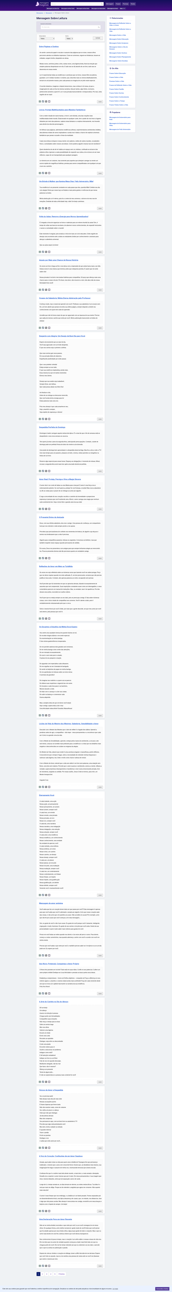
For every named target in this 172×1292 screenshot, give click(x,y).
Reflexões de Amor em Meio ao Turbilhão (56, 566)
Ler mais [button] (115, 1288)
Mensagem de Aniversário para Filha (119, 124)
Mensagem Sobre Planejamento (120, 57)
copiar (100, 101)
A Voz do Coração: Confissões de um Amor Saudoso (61, 1156)
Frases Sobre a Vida (116, 77)
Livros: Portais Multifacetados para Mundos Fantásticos (62, 110)
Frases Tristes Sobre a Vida (118, 105)
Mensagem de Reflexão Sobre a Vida (120, 30)
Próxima (61, 1274)
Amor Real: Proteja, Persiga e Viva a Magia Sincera (60, 479)
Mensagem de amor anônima (51, 903)
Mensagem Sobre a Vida (117, 35)
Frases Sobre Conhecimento (119, 97)
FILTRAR (98, 38)
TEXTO (67, 36)
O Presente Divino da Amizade (51, 517)
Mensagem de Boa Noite (83, 8)
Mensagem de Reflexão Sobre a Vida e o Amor (120, 24)
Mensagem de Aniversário (98, 8)
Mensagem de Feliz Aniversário (120, 129)
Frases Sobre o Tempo (117, 101)
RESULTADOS (42, 36)
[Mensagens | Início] (42, 3)
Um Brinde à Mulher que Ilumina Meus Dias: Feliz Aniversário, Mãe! (66, 181)
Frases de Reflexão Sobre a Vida (120, 85)
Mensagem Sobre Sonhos (118, 53)
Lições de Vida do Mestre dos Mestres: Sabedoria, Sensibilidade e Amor (69, 724)
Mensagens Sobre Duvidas (118, 61)
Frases (118, 4)
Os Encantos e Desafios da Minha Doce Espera (58, 627)
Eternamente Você (46, 795)
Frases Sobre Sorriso (116, 93)
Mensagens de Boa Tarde (67, 8)
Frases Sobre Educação (117, 73)
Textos (133, 4)
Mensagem (109, 4)
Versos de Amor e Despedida (51, 1090)
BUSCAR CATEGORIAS (46, 23)
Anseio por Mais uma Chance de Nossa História (58, 260)
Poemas (125, 4)
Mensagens (39, 13)
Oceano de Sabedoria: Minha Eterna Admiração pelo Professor (65, 298)
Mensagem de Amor (113, 8)
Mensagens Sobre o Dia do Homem (118, 48)
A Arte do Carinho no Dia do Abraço (53, 1002)
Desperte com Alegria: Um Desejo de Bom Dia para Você (62, 336)
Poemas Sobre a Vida (116, 81)
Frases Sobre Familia (116, 89)
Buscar (101, 4)
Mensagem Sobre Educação (119, 39)
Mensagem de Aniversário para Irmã (119, 118)
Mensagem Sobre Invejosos (118, 43)
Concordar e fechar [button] (162, 1288)
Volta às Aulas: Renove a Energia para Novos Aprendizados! (63, 217)
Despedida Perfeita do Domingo (52, 427)
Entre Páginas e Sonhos (49, 47)
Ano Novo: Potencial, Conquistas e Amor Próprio (59, 964)
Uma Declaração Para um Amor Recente (55, 1219)
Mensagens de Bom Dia (53, 8)
